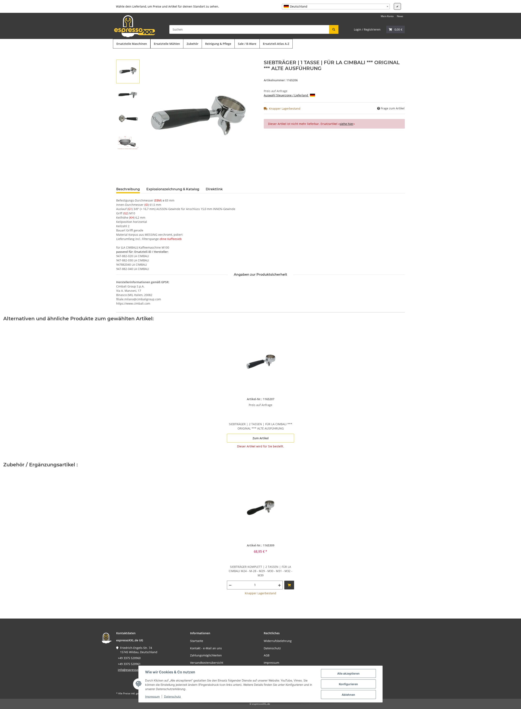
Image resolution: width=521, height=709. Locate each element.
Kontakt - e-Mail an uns (206, 648)
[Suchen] (333, 29)
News (400, 16)
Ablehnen (348, 694)
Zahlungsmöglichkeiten (206, 655)
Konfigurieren (348, 684)
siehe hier (346, 124)
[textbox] (336, 6)
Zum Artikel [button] (261, 438)
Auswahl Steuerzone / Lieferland (286, 95)
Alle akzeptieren (348, 673)
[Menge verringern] (230, 585)
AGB (266, 655)
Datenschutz (172, 696)
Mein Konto (387, 16)
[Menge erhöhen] (279, 585)
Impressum (152, 696)
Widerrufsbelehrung (278, 641)
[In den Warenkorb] (119, 57)
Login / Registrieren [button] (367, 29)
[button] (395, 29)
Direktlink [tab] (214, 189)
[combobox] (336, 6)
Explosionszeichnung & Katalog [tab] (172, 189)
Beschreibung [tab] (128, 189)
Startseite (196, 641)
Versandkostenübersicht (206, 663)
